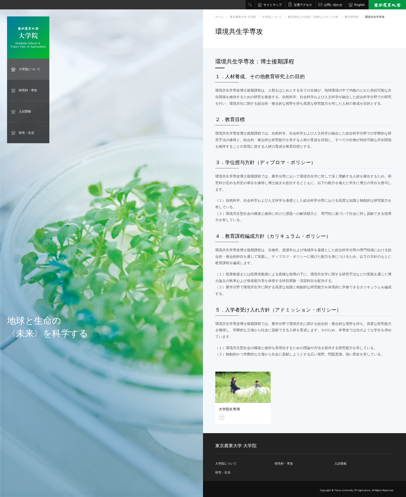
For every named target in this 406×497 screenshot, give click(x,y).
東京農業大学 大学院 (243, 17)
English (359, 5)
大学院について (29, 69)
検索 (250, 4)
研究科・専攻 (28, 90)
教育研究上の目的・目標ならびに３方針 (313, 17)
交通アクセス (303, 5)
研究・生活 (26, 133)
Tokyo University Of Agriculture (352, 490)
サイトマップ (272, 5)
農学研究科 (352, 17)
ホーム (219, 17)
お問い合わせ (333, 5)
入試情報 (25, 111)
